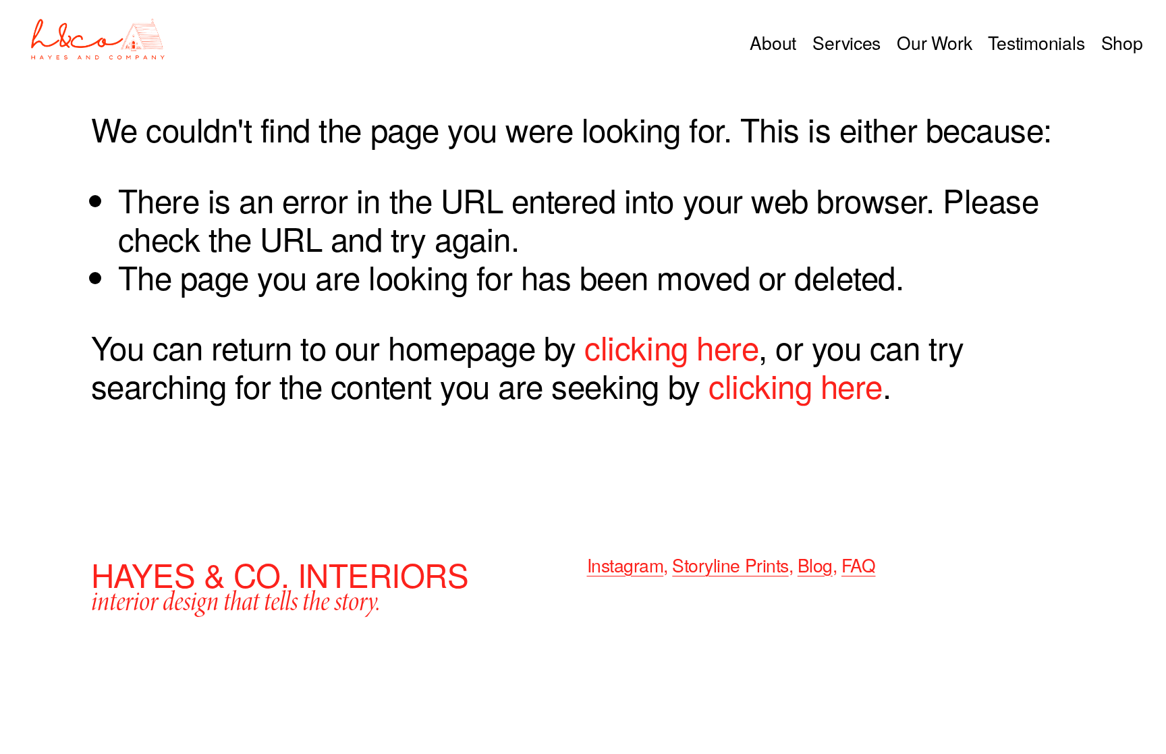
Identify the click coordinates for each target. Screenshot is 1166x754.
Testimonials (1036, 42)
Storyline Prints (730, 565)
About (773, 42)
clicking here (671, 346)
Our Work (934, 42)
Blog (815, 565)
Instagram (625, 565)
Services (846, 42)
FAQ (858, 565)
